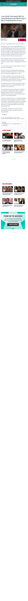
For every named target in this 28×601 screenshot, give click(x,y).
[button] (2, 4)
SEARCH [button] (25, 4)
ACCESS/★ (13, 4)
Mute (6, 36)
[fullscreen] (23, 36)
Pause (3, 36)
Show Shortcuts (19, 36)
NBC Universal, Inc (10, 117)
